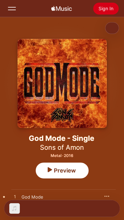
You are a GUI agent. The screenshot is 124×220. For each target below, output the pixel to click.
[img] (61, 9)
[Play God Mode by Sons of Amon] (14, 197)
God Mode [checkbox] (32, 197)
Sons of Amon (62, 147)
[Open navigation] (12, 8)
